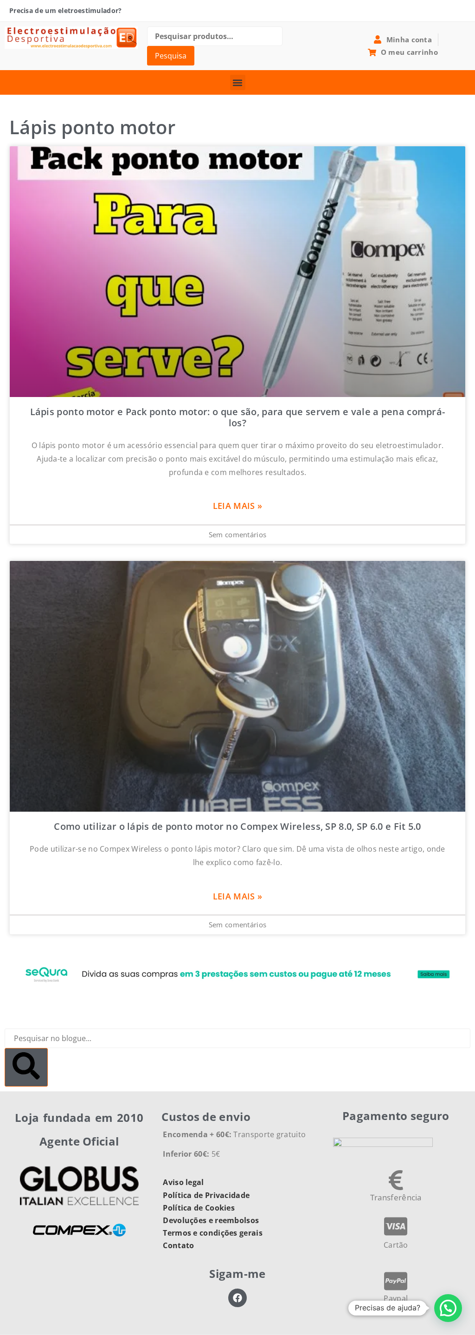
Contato (178, 1245)
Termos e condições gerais (213, 1233)
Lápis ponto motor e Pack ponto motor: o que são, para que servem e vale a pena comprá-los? (237, 417)
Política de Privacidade (206, 1195)
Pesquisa (170, 56)
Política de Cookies (199, 1208)
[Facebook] (237, 1298)
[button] (237, 82)
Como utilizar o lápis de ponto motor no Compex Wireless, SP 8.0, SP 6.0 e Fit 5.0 (237, 826)
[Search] (26, 1067)
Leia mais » (237, 505)
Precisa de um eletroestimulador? (65, 10)
